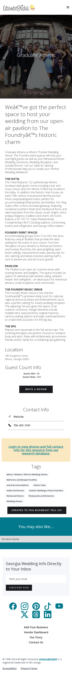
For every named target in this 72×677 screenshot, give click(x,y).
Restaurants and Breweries (41, 496)
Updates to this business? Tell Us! (37, 510)
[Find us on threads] (36, 617)
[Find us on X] (24, 617)
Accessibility (10, 668)
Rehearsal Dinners (15, 496)
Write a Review (36, 389)
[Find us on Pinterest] (36, 609)
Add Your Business (36, 627)
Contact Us (36, 642)
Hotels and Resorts (15, 490)
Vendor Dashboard (36, 632)
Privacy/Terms (29, 668)
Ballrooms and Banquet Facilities (22, 479)
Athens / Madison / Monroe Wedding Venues (27, 474)
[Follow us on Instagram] (24, 609)
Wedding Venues (14, 501)
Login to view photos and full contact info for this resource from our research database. (36, 450)
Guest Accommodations (18, 485)
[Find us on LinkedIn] (47, 617)
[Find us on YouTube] (59, 609)
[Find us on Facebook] (13, 609)
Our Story (36, 637)
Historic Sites (40, 485)
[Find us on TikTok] (47, 609)
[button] (68, 7)
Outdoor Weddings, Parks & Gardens (46, 490)
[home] (19, 7)
